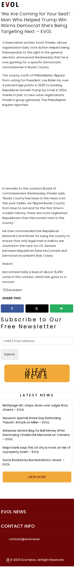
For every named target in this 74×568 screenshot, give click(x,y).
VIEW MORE (37, 476)
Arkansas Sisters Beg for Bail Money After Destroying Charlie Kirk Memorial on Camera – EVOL (36, 434)
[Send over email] (61, 308)
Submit (9, 354)
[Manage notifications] (8, 560)
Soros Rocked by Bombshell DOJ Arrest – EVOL (34, 462)
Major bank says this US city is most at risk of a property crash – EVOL (37, 449)
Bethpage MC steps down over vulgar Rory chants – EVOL (35, 407)
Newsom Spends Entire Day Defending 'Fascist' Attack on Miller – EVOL (32, 420)
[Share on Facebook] (12, 308)
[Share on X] (37, 308)
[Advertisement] (37, 147)
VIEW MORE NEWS (37, 373)
